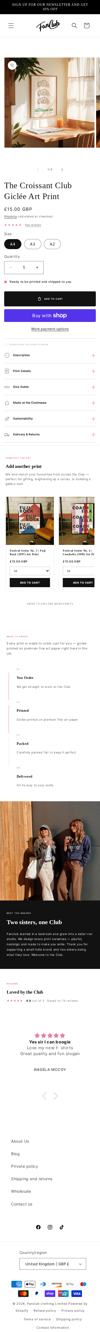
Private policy (24, 1166)
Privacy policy (72, 1311)
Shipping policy (69, 1319)
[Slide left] (38, 169)
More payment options (50, 329)
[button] (11, 25)
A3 (33, 244)
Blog (15, 1153)
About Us (20, 1141)
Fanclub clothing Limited (48, 1304)
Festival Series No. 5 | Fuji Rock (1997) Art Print (28, 552)
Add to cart (30, 582)
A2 (52, 244)
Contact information (52, 1327)
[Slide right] (62, 169)
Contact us (21, 1204)
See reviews (33, 225)
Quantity (12, 256)
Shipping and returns (31, 1178)
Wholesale (21, 1191)
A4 (13, 244)
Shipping (10, 216)
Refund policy (45, 1311)
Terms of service (37, 1319)
